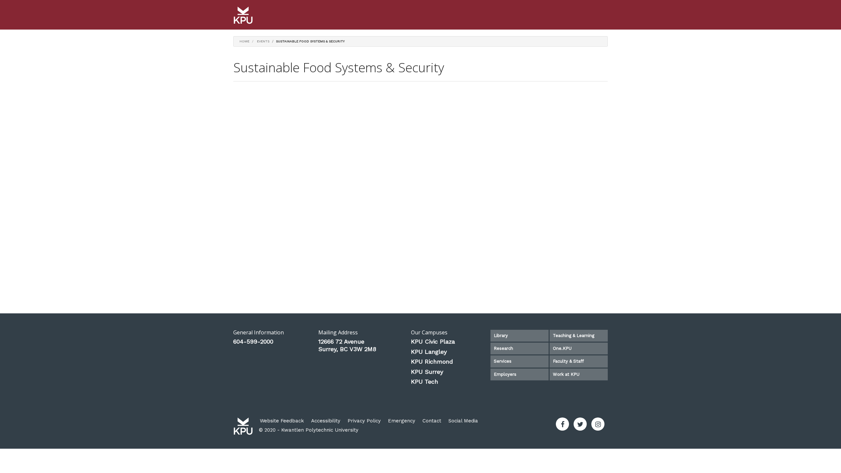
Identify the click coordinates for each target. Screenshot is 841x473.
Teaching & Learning (573, 335)
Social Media (463, 421)
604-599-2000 (253, 341)
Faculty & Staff (568, 361)
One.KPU (562, 348)
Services (502, 361)
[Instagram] (597, 424)
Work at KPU (566, 374)
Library (501, 335)
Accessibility (325, 421)
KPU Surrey (427, 371)
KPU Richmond (432, 361)
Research (503, 348)
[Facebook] (562, 424)
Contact (431, 421)
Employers (505, 374)
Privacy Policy (364, 421)
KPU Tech (424, 381)
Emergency (401, 421)
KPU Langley (429, 351)
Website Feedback (282, 421)
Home (244, 41)
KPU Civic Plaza (433, 341)
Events (263, 41)
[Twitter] (580, 424)
